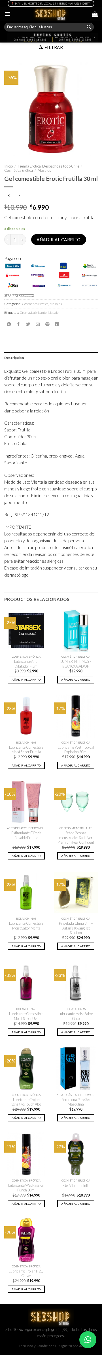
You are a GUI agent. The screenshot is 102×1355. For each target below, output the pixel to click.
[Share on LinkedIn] (57, 324)
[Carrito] (95, 14)
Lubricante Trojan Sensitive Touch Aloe (26, 1102)
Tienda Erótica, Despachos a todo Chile (48, 166)
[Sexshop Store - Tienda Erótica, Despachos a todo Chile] (51, 14)
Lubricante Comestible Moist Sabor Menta (26, 925)
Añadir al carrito (59, 239)
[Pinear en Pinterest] (47, 324)
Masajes (44, 170)
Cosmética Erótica (18, 170)
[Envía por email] (37, 324)
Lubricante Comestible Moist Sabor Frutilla (26, 749)
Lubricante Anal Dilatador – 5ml (26, 663)
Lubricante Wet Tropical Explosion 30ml (76, 749)
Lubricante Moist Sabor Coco (75, 1016)
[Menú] (7, 14)
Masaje (53, 312)
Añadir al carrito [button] (26, 679)
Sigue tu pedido (71, 1346)
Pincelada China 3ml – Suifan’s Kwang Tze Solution (76, 928)
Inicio (8, 166)
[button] (87, 1339)
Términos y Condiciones (37, 1346)
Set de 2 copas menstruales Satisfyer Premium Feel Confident (76, 837)
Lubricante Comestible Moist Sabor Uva (26, 1016)
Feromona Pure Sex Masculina (75, 1102)
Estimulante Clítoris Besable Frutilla (26, 835)
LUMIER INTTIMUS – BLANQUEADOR (76, 663)
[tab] (51, 357)
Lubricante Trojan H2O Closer (26, 1273)
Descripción (14, 357)
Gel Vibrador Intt (75, 1185)
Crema (25, 312)
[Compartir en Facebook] (18, 324)
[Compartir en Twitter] (28, 324)
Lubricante (39, 312)
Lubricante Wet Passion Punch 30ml (26, 1187)
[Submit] (89, 27)
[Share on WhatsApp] (9, 324)
